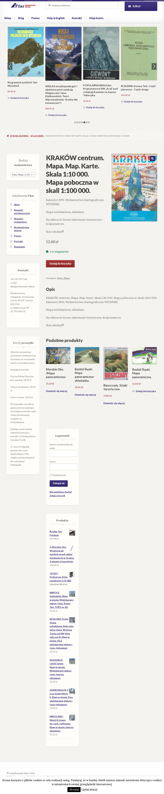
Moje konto (96, 18)
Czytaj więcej (89, 789)
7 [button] (89, 122)
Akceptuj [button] (74, 789)
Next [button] (154, 66)
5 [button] (84, 122)
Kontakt (77, 18)
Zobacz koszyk (57, 495)
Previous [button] (10, 66)
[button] (152, 158)
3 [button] (80, 122)
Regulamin (19, 246)
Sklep (7, 18)
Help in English (56, 18)
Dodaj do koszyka (20, 101)
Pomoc (35, 18)
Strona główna (19, 136)
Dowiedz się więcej (56, 391)
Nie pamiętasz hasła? (61, 492)
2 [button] (77, 122)
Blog (21, 18)
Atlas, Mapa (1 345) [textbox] (22, 174)
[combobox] (23, 174)
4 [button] (82, 122)
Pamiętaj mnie (59, 475)
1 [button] (75, 122)
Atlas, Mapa (37, 136)
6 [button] (86, 122)
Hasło (53, 461)
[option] (26, 65)
